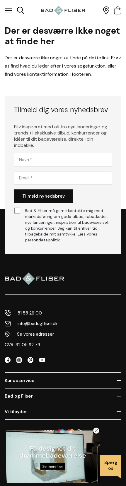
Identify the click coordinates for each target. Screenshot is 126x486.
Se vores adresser (35, 334)
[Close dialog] (96, 430)
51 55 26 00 (30, 313)
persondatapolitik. (43, 240)
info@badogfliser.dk (37, 324)
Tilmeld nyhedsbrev (43, 196)
